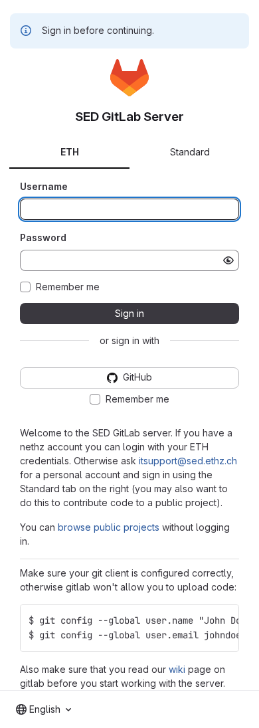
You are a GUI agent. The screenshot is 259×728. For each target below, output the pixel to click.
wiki (177, 669)
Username (44, 186)
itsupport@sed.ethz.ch (188, 460)
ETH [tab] (69, 151)
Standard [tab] (190, 151)
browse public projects (108, 527)
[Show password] (228, 260)
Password (43, 237)
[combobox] (43, 709)
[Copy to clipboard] (223, 620)
